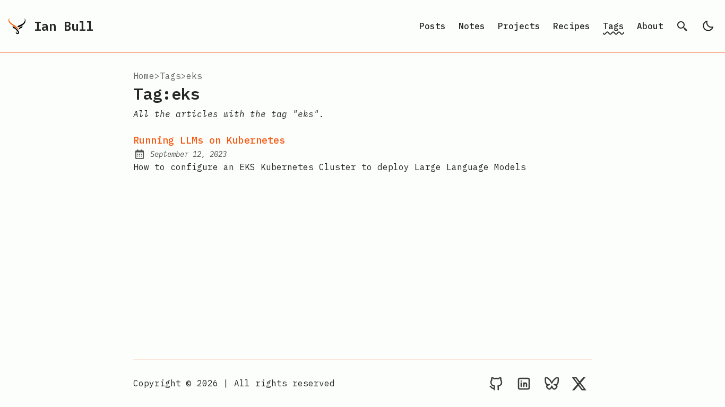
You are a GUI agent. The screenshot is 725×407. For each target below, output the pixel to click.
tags (170, 75)
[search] (682, 26)
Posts (432, 26)
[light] (708, 25)
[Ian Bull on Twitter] (579, 383)
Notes (472, 26)
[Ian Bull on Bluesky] (551, 383)
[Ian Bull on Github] (496, 383)
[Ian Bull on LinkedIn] (523, 383)
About (650, 26)
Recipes (571, 26)
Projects (519, 26)
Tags (613, 26)
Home (143, 75)
